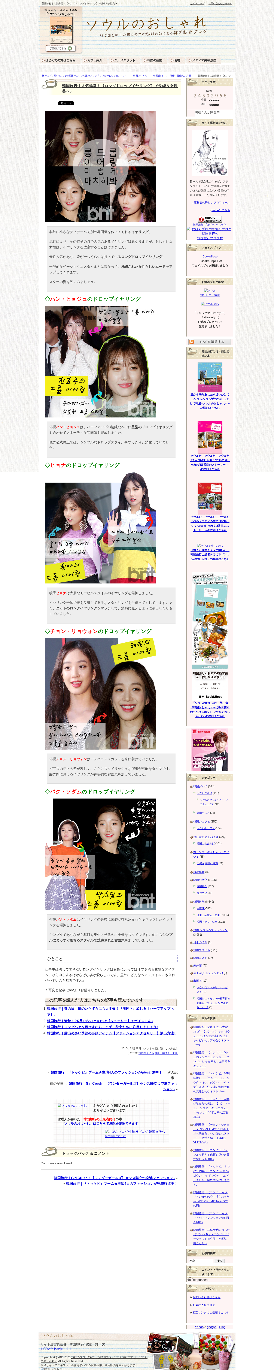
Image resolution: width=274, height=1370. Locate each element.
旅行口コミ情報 (210, 295)
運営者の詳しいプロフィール (212, 202)
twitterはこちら (220, 210)
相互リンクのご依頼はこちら (211, 1312)
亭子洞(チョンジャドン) (208, 973)
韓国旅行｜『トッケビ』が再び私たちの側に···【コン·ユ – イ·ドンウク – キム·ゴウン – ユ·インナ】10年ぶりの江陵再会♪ (211, 1108)
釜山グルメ (203, 812)
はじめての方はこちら (60, 60)
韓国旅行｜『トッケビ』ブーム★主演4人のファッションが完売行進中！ (106, 1072)
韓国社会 (202, 886)
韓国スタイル (140, 75)
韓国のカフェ (201, 821)
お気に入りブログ (204, 1305)
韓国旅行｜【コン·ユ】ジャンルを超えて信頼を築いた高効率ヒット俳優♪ (211, 1155)
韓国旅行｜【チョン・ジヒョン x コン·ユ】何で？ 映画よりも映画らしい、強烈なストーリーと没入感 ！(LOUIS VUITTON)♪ (211, 1133)
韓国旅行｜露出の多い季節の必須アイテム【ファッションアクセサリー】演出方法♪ (111, 1033)
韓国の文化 (200, 879)
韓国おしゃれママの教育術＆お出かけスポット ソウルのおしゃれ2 (213, 1003)
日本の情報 (200, 942)
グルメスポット (124, 60)
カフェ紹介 (94, 60)
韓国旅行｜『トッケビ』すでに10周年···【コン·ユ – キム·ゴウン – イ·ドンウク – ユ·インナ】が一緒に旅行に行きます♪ (211, 1175)
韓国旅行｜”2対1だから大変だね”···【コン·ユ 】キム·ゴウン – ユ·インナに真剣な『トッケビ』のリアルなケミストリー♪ (211, 1035)
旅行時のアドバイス (205, 837)
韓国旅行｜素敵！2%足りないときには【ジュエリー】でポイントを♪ (100, 1021)
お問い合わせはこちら (206, 1297)
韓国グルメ (200, 786)
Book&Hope (210, 256)
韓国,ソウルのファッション (210, 930)
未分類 (197, 965)
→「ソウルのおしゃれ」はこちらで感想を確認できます (98, 1123)
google (211, 1327)
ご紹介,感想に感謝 (207, 863)
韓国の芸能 (154, 60)
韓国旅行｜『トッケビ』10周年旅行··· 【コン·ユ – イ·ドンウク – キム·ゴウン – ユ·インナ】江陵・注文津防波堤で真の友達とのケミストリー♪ (211, 1082)
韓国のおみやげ (206, 843)
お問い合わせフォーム (220, 3)
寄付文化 (202, 892)
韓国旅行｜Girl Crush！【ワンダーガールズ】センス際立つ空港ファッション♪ (114, 1178)
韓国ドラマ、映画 (207, 921)
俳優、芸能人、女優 (180, 75)
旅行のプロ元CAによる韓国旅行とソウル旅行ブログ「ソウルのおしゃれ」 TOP (84, 75)
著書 (177, 60)
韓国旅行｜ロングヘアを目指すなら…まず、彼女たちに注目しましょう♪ (102, 1027)
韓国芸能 (158, 75)
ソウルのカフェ (206, 828)
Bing (222, 1327)
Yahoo (199, 1327)
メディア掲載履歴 (204, 60)
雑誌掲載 (198, 872)
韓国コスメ (200, 957)
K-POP (201, 908)
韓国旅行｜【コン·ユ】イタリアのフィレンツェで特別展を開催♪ (211, 1218)
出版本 (197, 980)
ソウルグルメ (204, 793)
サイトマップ (197, 3)
